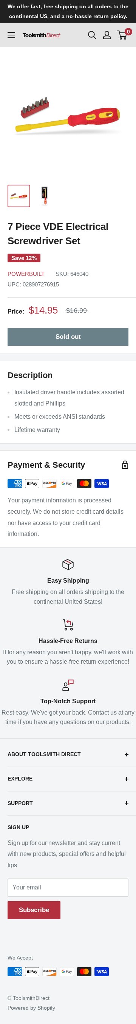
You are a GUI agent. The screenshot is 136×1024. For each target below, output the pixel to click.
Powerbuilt (26, 274)
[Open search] (92, 35)
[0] (122, 35)
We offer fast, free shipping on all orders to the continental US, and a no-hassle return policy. (68, 11)
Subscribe (34, 910)
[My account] (107, 35)
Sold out (68, 336)
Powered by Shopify (31, 1008)
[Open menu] (11, 35)
